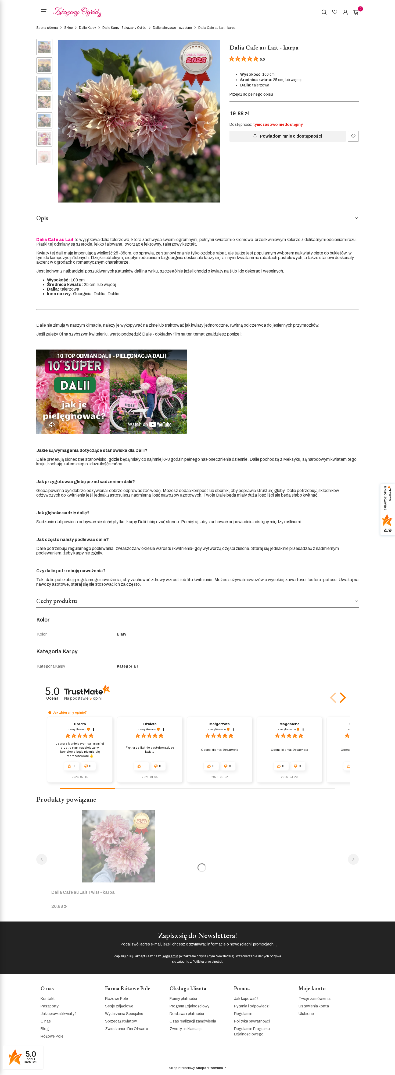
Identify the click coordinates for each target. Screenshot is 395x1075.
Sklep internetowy (196, 1068)
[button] (342, 697)
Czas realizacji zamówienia (193, 1021)
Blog (45, 1029)
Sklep (68, 28)
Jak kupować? (246, 999)
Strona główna (47, 28)
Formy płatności (183, 999)
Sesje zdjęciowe (119, 1006)
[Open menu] (43, 12)
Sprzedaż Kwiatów (121, 1021)
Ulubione (306, 1014)
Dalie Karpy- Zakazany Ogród (124, 28)
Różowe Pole (52, 1036)
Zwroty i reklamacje (186, 1029)
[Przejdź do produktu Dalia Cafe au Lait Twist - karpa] (118, 846)
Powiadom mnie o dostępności (291, 136)
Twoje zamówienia (315, 999)
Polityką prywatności (207, 962)
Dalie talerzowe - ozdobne (172, 28)
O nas (46, 1021)
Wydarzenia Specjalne (124, 1014)
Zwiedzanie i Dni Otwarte (126, 1029)
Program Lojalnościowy (189, 1006)
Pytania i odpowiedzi (252, 1006)
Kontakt (48, 999)
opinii (95, 698)
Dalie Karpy (87, 28)
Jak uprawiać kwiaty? (59, 1014)
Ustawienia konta (314, 1006)
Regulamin (170, 956)
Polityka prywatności (252, 1021)
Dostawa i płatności (187, 1014)
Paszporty (50, 1006)
